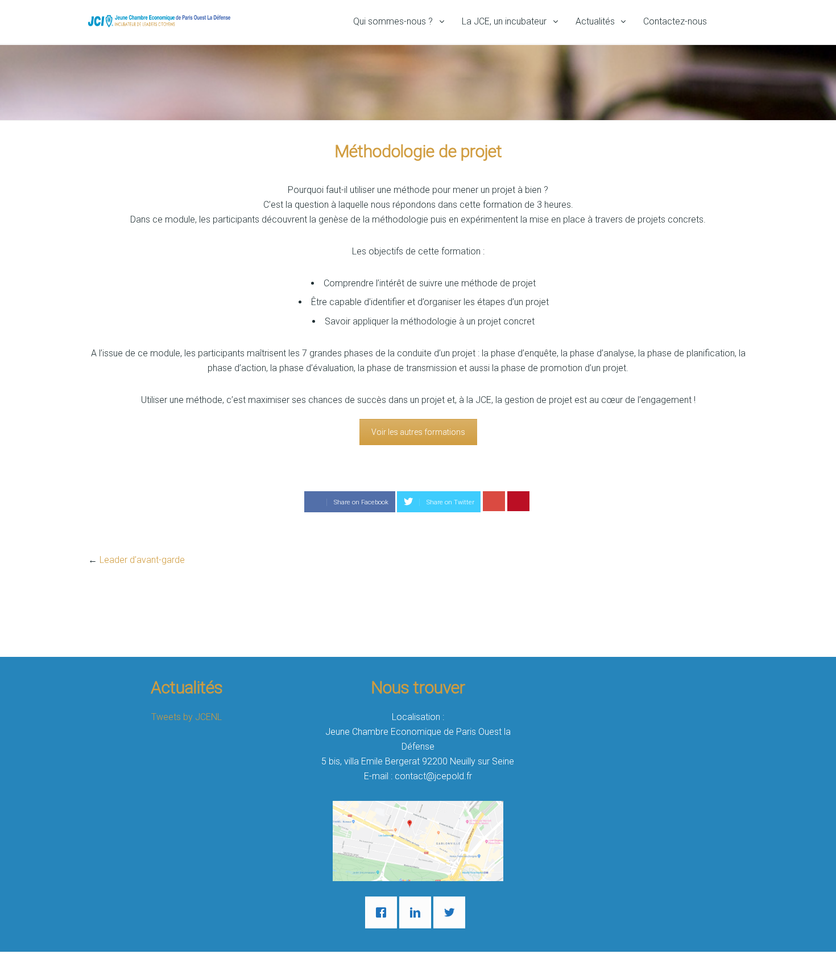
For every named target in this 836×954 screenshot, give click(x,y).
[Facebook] (384, 912)
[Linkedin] (418, 912)
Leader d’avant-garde (142, 559)
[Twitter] (452, 912)
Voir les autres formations (418, 432)
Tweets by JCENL (186, 717)
